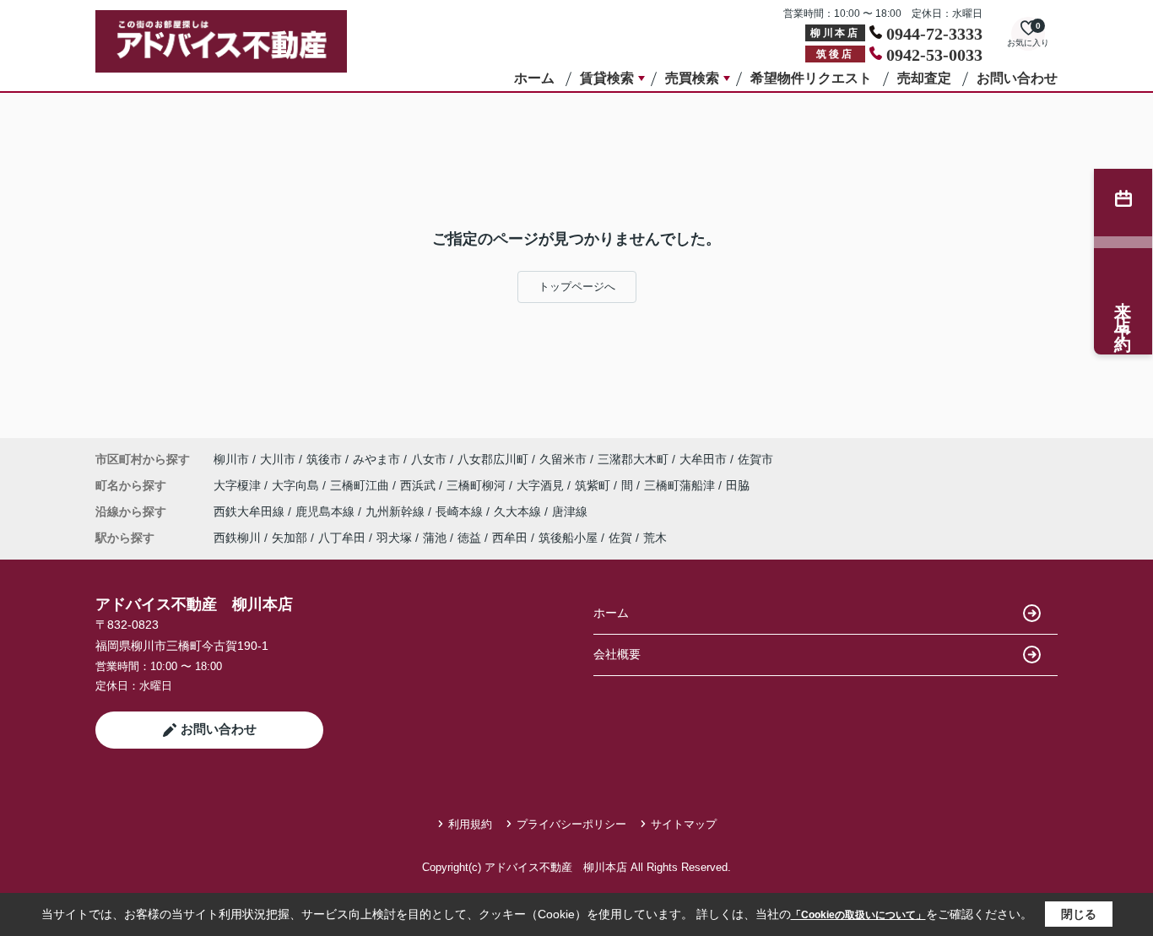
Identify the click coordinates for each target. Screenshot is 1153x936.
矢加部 (289, 537)
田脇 (738, 485)
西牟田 (510, 537)
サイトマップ (684, 824)
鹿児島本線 (326, 511)
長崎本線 (461, 511)
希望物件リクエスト (811, 78)
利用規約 (470, 824)
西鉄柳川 (237, 537)
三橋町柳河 (478, 485)
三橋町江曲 (361, 485)
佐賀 (620, 537)
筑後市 (324, 459)
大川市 (277, 459)
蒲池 (435, 537)
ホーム (534, 78)
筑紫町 (594, 485)
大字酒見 (542, 485)
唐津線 (569, 511)
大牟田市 (703, 459)
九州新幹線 (396, 511)
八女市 (429, 459)
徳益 (469, 537)
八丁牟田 (341, 537)
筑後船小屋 (568, 537)
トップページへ (577, 286)
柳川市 (231, 459)
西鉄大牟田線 (251, 511)
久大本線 (519, 511)
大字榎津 (239, 485)
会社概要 (617, 654)
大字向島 (297, 485)
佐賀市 (755, 459)
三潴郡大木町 (633, 459)
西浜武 (419, 485)
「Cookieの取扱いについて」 (858, 915)
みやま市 (376, 459)
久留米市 (563, 459)
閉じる (1078, 914)
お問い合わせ (1017, 78)
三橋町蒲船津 (681, 485)
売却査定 (924, 78)
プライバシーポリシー (571, 824)
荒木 (655, 537)
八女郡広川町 (492, 459)
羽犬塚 (394, 537)
